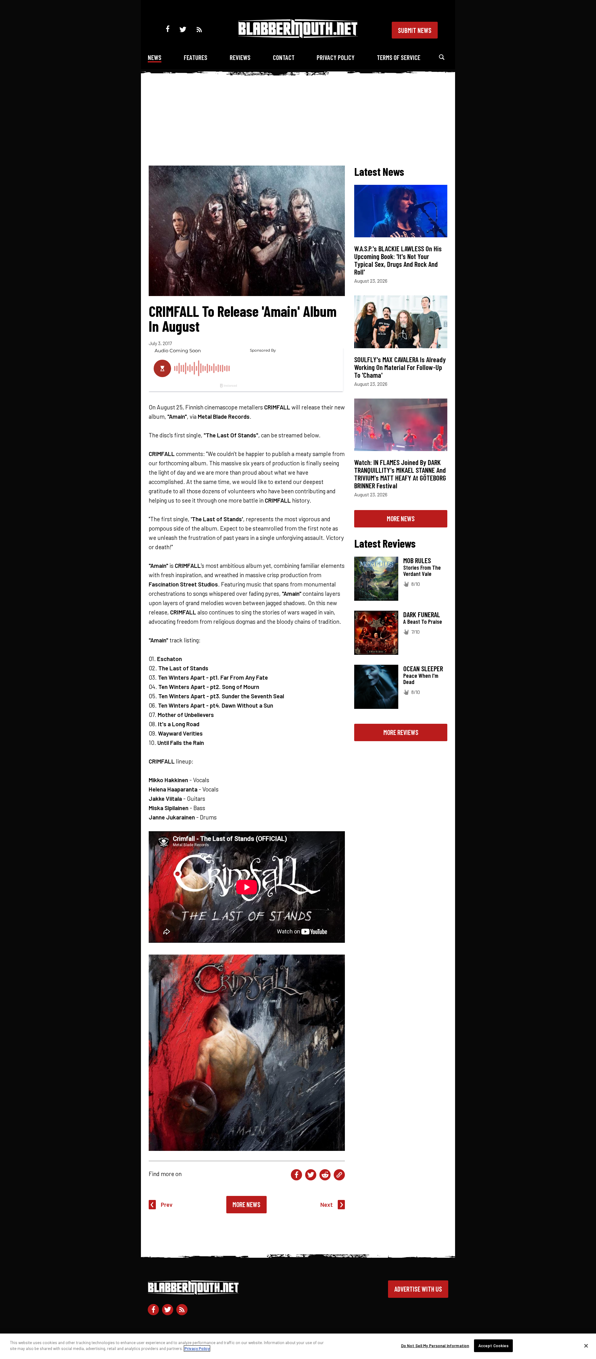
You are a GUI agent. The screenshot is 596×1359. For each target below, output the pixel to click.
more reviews (400, 732)
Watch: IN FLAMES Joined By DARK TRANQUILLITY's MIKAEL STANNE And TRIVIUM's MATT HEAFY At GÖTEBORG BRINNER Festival (400, 474)
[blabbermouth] (298, 35)
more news (401, 518)
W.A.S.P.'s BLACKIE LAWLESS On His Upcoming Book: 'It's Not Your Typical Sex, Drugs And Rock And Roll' (398, 260)
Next (326, 1204)
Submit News (414, 30)
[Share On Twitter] (310, 1174)
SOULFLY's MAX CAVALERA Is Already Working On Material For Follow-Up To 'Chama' (400, 367)
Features (195, 57)
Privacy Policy (335, 57)
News (154, 57)
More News (246, 1204)
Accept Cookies (493, 1345)
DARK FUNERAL (421, 614)
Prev (167, 1204)
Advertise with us (418, 1289)
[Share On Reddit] (325, 1174)
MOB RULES (417, 560)
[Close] (586, 1345)
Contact (284, 57)
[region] (298, 1346)
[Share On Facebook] (296, 1174)
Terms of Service (398, 57)
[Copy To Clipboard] (339, 1174)
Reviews (240, 57)
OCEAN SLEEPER (423, 668)
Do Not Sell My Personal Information (435, 1345)
